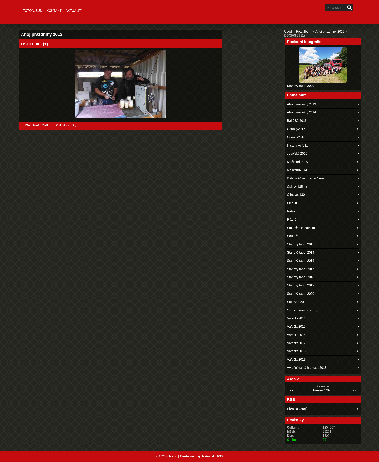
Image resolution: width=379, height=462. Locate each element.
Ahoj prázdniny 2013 (329, 31)
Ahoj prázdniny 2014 (301, 112)
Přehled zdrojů (297, 409)
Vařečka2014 (296, 318)
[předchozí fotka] (27, 85)
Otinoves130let (297, 194)
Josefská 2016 (297, 153)
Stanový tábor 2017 (300, 269)
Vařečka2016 (296, 335)
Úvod (288, 31)
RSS (220, 456)
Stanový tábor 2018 (300, 277)
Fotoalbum (33, 10)
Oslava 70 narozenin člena (306, 178)
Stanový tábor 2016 (300, 260)
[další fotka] (213, 85)
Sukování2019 (297, 302)
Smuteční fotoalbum (301, 228)
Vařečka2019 (296, 359)
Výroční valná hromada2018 (306, 367)
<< (292, 390)
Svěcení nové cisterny (302, 310)
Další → (47, 125)
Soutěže (293, 236)
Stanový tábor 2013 (300, 244)
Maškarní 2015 (297, 162)
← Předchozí (30, 125)
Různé (291, 219)
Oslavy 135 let (297, 186)
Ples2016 (293, 203)
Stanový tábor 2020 (300, 85)
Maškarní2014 (297, 170)
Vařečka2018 (296, 351)
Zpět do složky (66, 125)
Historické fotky (297, 145)
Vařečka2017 (296, 343)
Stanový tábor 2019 (300, 285)
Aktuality (74, 10)
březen (318, 390)
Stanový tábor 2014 (300, 252)
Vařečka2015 (296, 326)
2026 (328, 390)
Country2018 (296, 137)
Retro (291, 211)
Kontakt (54, 10)
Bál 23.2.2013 (297, 120)
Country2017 (296, 129)
